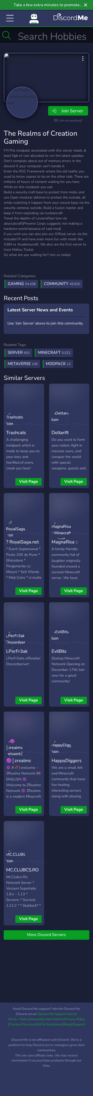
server (19, 352)
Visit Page (28, 481)
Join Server (72, 111)
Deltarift (60, 432)
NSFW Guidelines (49, 1024)
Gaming (22, 283)
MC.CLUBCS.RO (22, 870)
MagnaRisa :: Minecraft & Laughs (65, 549)
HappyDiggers (67, 760)
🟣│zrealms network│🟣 (18, 764)
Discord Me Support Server (57, 1014)
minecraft (54, 352)
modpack (58, 363)
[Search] (6, 35)
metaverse (23, 363)
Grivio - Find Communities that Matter (35, 1019)
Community (62, 283)
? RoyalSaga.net (22, 542)
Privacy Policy (75, 1019)
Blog (67, 1024)
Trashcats (16, 432)
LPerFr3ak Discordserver (20, 654)
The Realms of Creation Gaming (40, 137)
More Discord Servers (46, 934)
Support (79, 1024)
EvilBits (59, 651)
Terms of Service (22, 1024)
